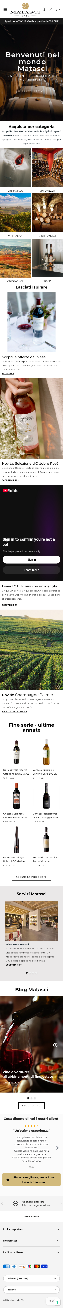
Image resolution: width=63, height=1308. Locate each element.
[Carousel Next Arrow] (55, 1045)
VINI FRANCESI (47, 235)
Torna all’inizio (32, 1216)
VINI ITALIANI (15, 235)
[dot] (27, 973)
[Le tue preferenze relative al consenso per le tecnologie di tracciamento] (57, 1302)
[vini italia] (15, 212)
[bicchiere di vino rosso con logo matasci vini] (15, 167)
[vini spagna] (15, 258)
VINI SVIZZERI (47, 190)
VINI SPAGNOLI (15, 281)
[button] (57, 9)
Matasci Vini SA (16, 1300)
